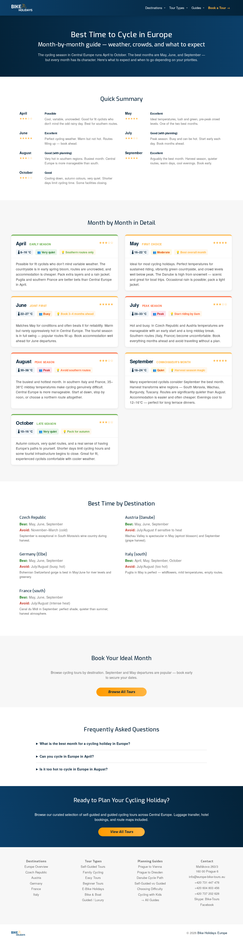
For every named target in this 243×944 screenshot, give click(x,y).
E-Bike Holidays (93, 888)
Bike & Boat (93, 894)
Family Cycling (93, 872)
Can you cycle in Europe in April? (67, 756)
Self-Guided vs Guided (150, 883)
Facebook (207, 904)
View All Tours (121, 832)
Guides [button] (197, 7)
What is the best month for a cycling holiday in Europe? (85, 743)
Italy (36, 894)
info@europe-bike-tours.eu (207, 876)
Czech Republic (36, 872)
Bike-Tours (212, 899)
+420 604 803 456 (207, 888)
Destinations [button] (154, 7)
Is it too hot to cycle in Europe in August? (74, 769)
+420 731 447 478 (207, 882)
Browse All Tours (121, 692)
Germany (36, 883)
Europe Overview (36, 866)
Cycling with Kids (150, 894)
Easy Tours (93, 877)
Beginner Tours (93, 883)
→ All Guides (150, 900)
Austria (36, 877)
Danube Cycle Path (150, 877)
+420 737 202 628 (207, 893)
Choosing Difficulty (150, 888)
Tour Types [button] (177, 7)
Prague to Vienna (150, 866)
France (36, 888)
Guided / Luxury (93, 900)
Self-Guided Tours (93, 866)
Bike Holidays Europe (212, 933)
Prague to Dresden (150, 872)
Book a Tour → (219, 7)
